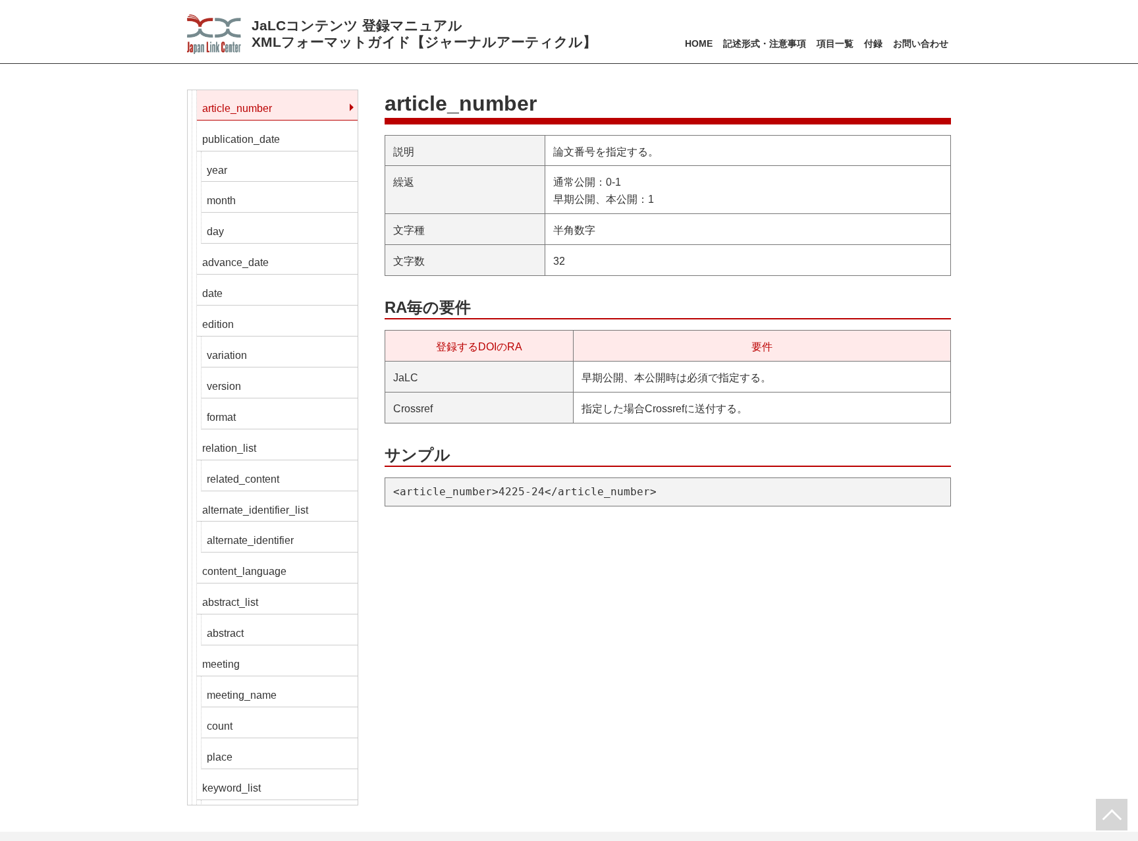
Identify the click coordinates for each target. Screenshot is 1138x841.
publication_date (241, 139)
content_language (244, 571)
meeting (221, 664)
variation (227, 355)
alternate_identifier (250, 540)
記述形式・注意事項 (764, 43)
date (212, 293)
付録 (873, 43)
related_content (243, 479)
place (219, 757)
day (215, 231)
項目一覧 (835, 43)
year (217, 170)
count (219, 726)
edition (218, 324)
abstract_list (230, 602)
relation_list (229, 448)
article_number (237, 108)
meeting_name (242, 695)
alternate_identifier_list (255, 510)
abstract (225, 633)
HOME (699, 43)
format (221, 417)
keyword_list (231, 788)
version (224, 386)
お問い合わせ (920, 43)
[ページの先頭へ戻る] (1111, 814)
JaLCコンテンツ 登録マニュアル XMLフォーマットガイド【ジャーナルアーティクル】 (424, 33)
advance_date (235, 262)
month (221, 200)
